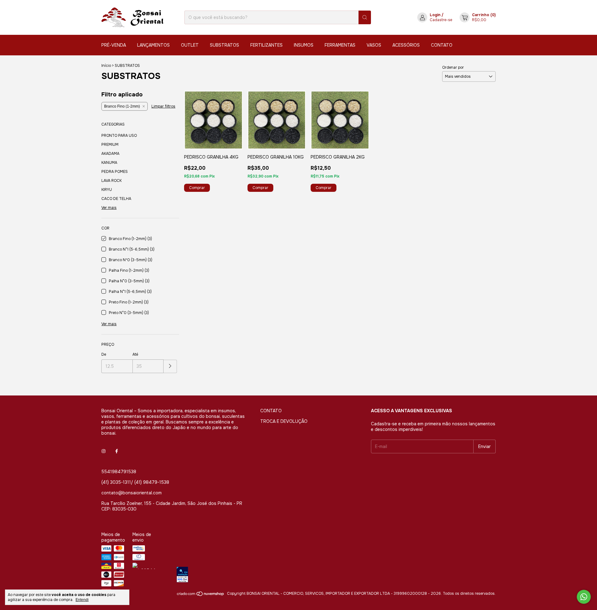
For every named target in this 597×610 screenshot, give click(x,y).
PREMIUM (109, 144)
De (103, 354)
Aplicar (170, 366)
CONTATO (441, 45)
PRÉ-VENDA (113, 45)
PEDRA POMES (114, 171)
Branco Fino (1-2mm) (122, 106)
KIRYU (106, 189)
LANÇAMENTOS (153, 45)
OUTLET (190, 45)
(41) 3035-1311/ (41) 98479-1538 (135, 482)
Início (106, 65)
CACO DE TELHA (116, 198)
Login (435, 14)
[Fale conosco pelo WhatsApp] (584, 597)
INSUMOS (303, 45)
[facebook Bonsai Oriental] (116, 451)
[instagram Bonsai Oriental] (103, 451)
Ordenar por (453, 67)
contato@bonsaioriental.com (131, 493)
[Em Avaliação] (336, 575)
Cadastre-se (441, 19)
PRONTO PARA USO (119, 135)
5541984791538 (118, 471)
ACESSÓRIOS (406, 45)
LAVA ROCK (111, 180)
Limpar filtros (163, 106)
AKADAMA (110, 153)
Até (135, 354)
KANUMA (109, 162)
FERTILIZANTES (266, 45)
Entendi (82, 600)
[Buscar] (365, 17)
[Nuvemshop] (201, 595)
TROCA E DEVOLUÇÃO (284, 421)
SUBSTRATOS (224, 45)
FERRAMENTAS (340, 45)
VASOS (374, 45)
